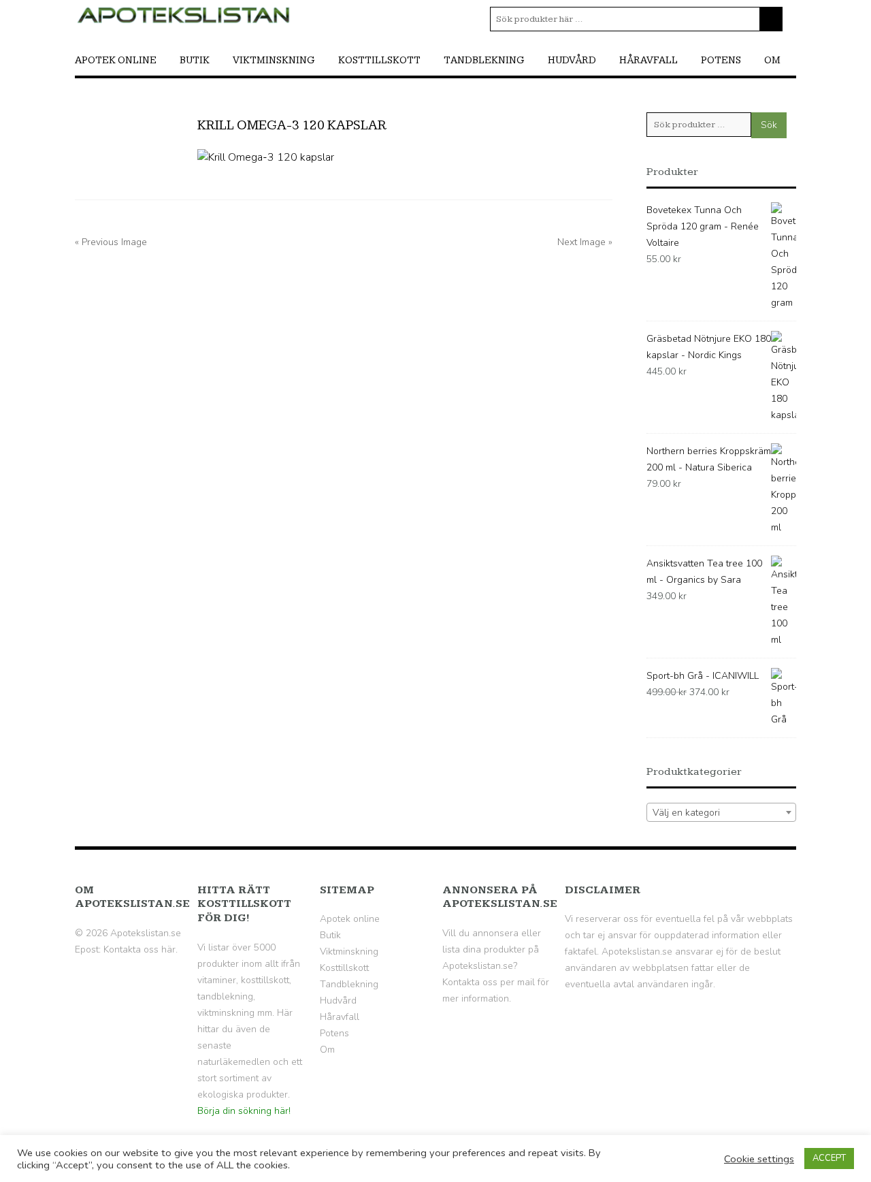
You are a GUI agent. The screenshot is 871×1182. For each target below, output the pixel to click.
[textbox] (721, 812)
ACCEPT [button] (829, 1158)
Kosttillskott (379, 60)
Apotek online (116, 60)
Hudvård (572, 60)
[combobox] (721, 812)
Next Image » (584, 242)
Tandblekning (484, 60)
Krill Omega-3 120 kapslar (292, 125)
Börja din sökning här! (244, 1110)
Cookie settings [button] (759, 1159)
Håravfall (648, 60)
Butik (195, 60)
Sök (769, 124)
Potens (721, 60)
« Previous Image (111, 242)
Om (772, 60)
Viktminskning (274, 60)
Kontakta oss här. (140, 949)
